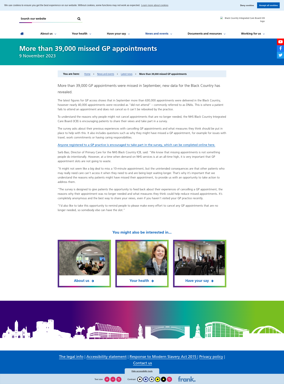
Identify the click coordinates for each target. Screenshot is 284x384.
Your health (79, 33)
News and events (156, 33)
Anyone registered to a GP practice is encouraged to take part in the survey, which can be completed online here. (136, 145)
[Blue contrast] (145, 379)
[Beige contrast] (151, 379)
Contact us (142, 363)
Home (87, 73)
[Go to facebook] (280, 48)
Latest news (126, 73)
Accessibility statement (106, 356)
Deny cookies (246, 5)
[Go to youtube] (280, 42)
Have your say (116, 33)
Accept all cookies (267, 5)
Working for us (251, 33)
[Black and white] (139, 379)
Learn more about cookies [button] (154, 5)
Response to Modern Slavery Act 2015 (163, 356)
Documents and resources (205, 33)
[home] (22, 33)
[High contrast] (157, 379)
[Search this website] (79, 19)
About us (46, 33)
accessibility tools (142, 371)
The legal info (71, 356)
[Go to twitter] (280, 55)
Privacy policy (211, 356)
